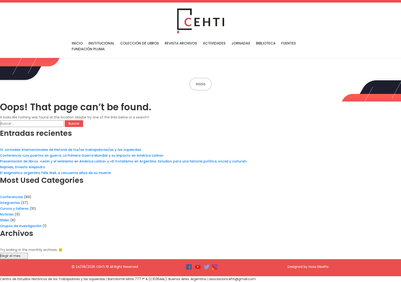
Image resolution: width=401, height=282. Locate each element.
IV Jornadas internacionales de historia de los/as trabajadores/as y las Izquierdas (70, 149)
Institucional (101, 43)
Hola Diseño (318, 266)
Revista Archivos (181, 43)
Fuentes (288, 43)
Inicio (77, 43)
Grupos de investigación (21, 226)
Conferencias (11, 197)
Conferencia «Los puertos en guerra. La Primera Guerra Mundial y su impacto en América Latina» (82, 155)
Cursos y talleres (14, 208)
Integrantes (10, 202)
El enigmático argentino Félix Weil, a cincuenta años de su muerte (55, 173)
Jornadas (240, 43)
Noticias (7, 214)
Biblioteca (265, 43)
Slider (4, 220)
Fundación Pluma (88, 49)
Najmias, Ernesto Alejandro (22, 167)
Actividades (214, 43)
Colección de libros (139, 43)
